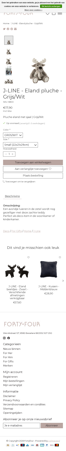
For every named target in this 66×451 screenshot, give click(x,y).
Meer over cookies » (33, 10)
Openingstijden (12, 412)
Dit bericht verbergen (51, 6)
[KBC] (27, 445)
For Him (8, 357)
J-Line (37, 231)
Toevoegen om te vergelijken (20, 181)
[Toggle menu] (60, 13)
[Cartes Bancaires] (42, 445)
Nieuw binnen (11, 348)
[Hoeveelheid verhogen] (12, 154)
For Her (7, 353)
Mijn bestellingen (13, 380)
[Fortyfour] (18, 13)
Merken (8, 365)
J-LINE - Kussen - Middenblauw (49, 288)
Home (6, 23)
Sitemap (8, 408)
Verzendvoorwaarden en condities (24, 404)
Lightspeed (54, 441)
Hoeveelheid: (10, 148)
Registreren (10, 376)
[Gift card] (37, 445)
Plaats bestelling (33, 175)
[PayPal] (47, 445)
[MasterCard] (57, 445)
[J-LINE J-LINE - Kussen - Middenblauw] (49, 268)
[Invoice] (13, 445)
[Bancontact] (18, 445)
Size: (6, 139)
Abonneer (52, 425)
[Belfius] (52, 445)
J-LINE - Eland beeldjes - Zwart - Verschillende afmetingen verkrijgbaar (17, 292)
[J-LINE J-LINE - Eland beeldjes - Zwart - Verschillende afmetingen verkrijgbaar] (17, 268)
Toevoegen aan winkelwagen (33, 162)
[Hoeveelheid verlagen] (6, 154)
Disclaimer (9, 396)
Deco (6, 231)
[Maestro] (23, 445)
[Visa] (32, 445)
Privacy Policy (11, 400)
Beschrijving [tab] (12, 196)
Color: (6, 129)
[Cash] (8, 445)
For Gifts (17, 231)
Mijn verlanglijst (12, 385)
